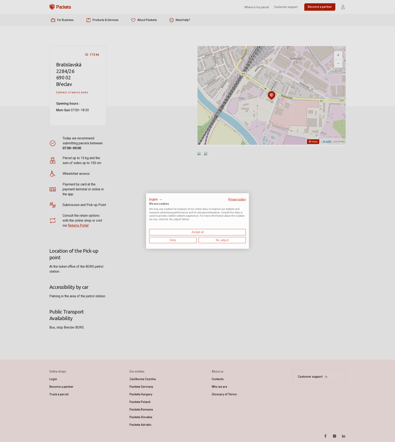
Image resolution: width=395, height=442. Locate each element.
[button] (155, 199)
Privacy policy (237, 199)
